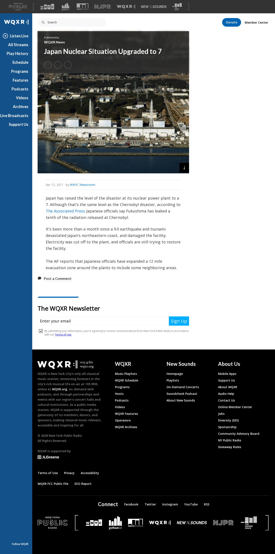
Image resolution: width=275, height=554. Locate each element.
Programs (19, 71)
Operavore (123, 420)
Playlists (173, 380)
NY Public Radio (229, 440)
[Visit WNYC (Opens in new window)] (47, 6)
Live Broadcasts (14, 115)
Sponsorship (227, 427)
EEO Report (83, 484)
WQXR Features (126, 414)
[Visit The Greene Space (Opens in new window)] (177, 7)
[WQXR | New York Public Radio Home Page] (16, 22)
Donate (231, 22)
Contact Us (226, 400)
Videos (22, 97)
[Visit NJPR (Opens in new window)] (102, 7)
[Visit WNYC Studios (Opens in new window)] (83, 6)
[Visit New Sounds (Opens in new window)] (154, 6)
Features (20, 80)
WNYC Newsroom (82, 185)
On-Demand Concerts (183, 387)
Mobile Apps (227, 374)
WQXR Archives (126, 427)
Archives (20, 106)
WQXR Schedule (126, 380)
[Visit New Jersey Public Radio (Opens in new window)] (224, 522)
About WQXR (227, 387)
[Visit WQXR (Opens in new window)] (126, 7)
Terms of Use (48, 473)
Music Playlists (126, 374)
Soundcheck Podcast (182, 394)
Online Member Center (235, 407)
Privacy (69, 473)
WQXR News (54, 42)
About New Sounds (181, 400)
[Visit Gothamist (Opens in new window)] (65, 7)
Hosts (119, 394)
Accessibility (90, 473)
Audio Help (226, 394)
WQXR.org (59, 389)
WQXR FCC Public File (53, 484)
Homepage (175, 374)
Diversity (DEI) (228, 420)
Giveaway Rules (229, 447)
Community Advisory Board (238, 434)
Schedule (20, 62)
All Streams (18, 44)
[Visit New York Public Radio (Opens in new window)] (53, 523)
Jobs (221, 414)
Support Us (18, 124)
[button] (184, 167)
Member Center (256, 22)
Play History (17, 53)
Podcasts (20, 89)
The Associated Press (65, 211)
